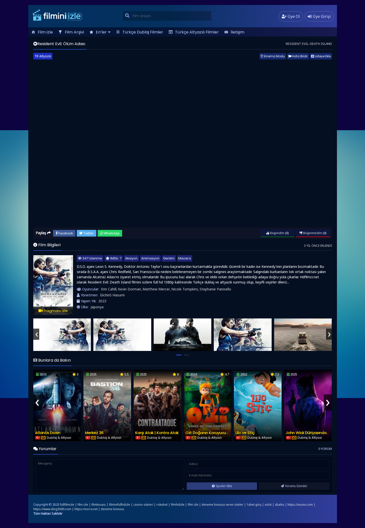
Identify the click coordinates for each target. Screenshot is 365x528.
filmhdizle (177, 504)
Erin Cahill (108, 289)
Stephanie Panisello (215, 289)
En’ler (101, 32)
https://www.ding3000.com (52, 509)
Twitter (88, 233)
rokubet (162, 504)
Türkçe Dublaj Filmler (142, 32)
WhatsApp (111, 233)
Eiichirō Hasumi (112, 295)
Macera (184, 258)
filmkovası (98, 504)
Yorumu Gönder (296, 486)
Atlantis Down (47, 432)
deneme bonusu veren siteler (222, 504)
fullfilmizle (67, 504)
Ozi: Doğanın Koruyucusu (207, 432)
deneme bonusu (112, 509)
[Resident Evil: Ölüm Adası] (62, 334)
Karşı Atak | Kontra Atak (157, 432)
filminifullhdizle (119, 504)
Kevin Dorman (129, 289)
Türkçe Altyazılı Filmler (197, 32)
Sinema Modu (274, 56)
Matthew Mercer (156, 289)
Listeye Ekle (322, 56)
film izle (82, 504)
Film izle (45, 32)
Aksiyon (131, 258)
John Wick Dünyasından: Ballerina (316, 432)
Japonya (97, 307)
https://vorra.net (86, 509)
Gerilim (169, 258)
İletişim (237, 32)
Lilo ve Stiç (245, 432)
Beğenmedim (312, 233)
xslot (268, 504)
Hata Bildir (299, 56)
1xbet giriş (254, 504)
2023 (102, 301)
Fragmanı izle (55, 310)
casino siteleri (143, 504)
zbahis (279, 504)
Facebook (65, 233)
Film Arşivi (74, 32)
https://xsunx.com (300, 504)
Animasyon (150, 258)
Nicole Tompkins (184, 289)
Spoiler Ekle (224, 486)
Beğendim (276, 233)
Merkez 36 (94, 432)
